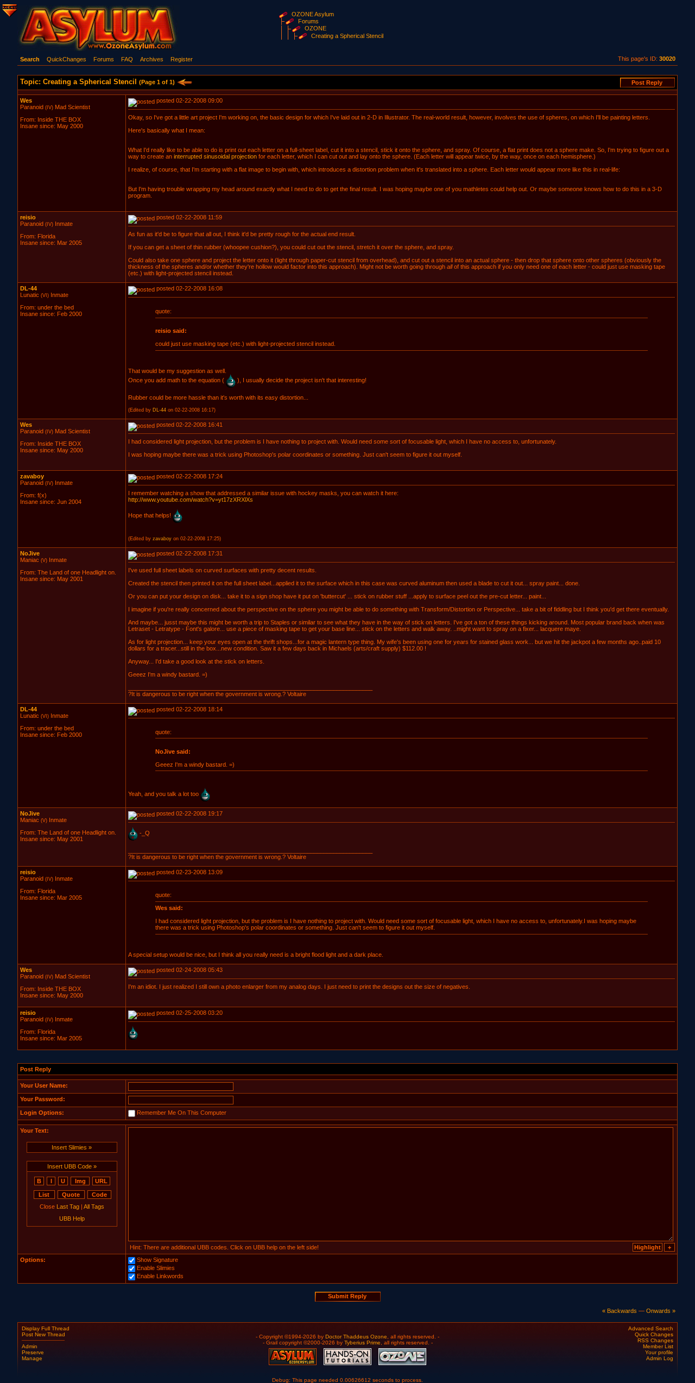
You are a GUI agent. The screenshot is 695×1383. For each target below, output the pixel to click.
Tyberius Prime (362, 1343)
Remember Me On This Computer (181, 1112)
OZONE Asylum (313, 14)
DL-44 (28, 288)
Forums (308, 21)
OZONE (315, 28)
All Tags (94, 1206)
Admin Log (659, 1358)
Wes (26, 100)
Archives (151, 59)
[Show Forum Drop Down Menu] (8, 8)
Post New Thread (43, 1334)
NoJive (30, 553)
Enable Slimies (156, 1268)
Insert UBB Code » (72, 1166)
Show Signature (157, 1259)
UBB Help (72, 1218)
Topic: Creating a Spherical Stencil (97, 82)
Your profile (659, 1352)
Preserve (33, 1352)
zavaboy (32, 476)
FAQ (127, 59)
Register (181, 59)
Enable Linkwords (160, 1276)
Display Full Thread (46, 1328)
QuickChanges (66, 59)
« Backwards (619, 1311)
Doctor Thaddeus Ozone (356, 1337)
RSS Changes (655, 1340)
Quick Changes (654, 1334)
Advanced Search (650, 1328)
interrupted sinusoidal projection (215, 156)
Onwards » (660, 1311)
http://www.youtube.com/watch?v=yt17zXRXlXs (190, 499)
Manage (32, 1358)
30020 (667, 58)
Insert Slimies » (72, 1147)
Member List (658, 1346)
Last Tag (67, 1206)
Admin (29, 1346)
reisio (28, 217)
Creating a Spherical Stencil (347, 36)
